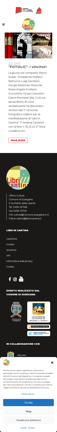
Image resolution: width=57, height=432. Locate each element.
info (8, 255)
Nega (28, 411)
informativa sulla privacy (19, 261)
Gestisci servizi (27, 393)
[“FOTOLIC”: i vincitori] (28, 45)
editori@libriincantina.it (29, 218)
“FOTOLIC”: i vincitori (27, 67)
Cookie (23, 427)
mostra (10, 244)
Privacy (31, 427)
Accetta (28, 402)
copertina (11, 238)
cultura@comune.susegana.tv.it (31, 214)
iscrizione (11, 250)
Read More (18, 140)
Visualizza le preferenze (28, 420)
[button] (52, 362)
